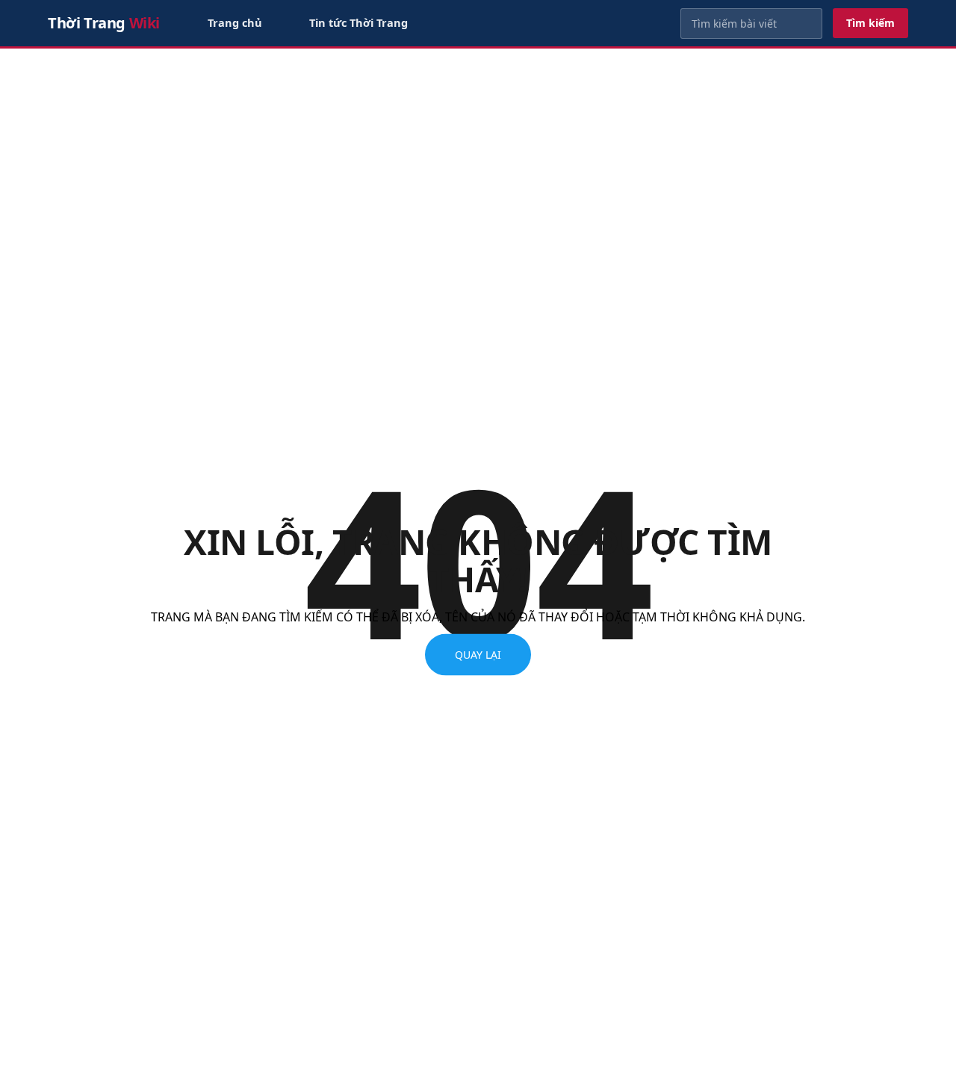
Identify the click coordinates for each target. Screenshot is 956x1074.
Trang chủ (235, 22)
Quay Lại (478, 655)
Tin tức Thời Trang (358, 22)
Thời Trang (104, 23)
